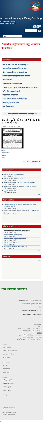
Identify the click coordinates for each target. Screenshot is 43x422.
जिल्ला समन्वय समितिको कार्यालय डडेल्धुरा (15, 98)
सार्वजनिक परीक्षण (6, 390)
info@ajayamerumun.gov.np (32, 310)
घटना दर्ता (5, 365)
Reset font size (37, 26)
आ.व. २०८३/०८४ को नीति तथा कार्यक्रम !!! (14, 174)
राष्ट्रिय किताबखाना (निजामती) (11, 91)
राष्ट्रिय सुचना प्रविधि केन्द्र (11, 102)
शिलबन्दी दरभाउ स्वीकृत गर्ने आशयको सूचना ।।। (15, 246)
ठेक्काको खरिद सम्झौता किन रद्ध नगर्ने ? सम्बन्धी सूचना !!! (17, 231)
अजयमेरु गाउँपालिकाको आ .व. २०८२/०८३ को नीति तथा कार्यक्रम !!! (20, 182)
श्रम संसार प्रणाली (8, 106)
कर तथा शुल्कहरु (6, 357)
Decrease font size (40, 26)
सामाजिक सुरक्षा (6, 368)
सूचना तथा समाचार (6, 152)
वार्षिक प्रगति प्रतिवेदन (8, 380)
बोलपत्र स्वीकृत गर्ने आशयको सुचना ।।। (13, 243)
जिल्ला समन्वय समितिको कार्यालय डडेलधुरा (15, 72)
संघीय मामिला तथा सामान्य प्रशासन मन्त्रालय (15, 64)
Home (4, 114)
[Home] (36, 5)
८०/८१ (3, 157)
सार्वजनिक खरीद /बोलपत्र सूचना (10, 350)
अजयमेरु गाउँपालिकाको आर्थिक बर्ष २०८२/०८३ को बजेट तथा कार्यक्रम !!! (21, 186)
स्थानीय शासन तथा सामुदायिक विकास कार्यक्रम (16, 76)
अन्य (39, 194)
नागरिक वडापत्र (6, 372)
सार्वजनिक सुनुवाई (7, 387)
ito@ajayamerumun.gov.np (32, 314)
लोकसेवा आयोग (7, 79)
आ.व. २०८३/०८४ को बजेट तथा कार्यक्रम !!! (14, 178)
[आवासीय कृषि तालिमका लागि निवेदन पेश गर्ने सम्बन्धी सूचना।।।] (13, 139)
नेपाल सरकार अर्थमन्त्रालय (10, 95)
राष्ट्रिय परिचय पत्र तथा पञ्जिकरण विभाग (15, 68)
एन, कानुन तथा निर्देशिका (8, 354)
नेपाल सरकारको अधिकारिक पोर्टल (12, 83)
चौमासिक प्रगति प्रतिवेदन (8, 383)
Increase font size (34, 26)
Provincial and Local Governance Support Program (20, 87)
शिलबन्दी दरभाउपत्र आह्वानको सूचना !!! (13, 235)
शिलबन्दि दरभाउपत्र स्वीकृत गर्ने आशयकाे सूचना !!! (15, 239)
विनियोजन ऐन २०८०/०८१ (10, 190)
